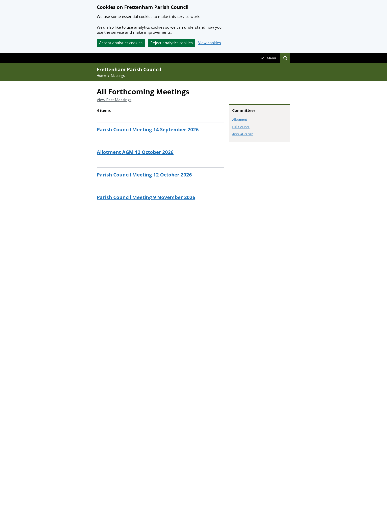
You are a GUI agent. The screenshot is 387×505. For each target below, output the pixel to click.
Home (101, 75)
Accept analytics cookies (121, 42)
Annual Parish (242, 134)
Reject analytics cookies (171, 42)
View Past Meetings (114, 99)
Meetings (118, 75)
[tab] (268, 58)
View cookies (209, 43)
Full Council (241, 127)
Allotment (239, 119)
